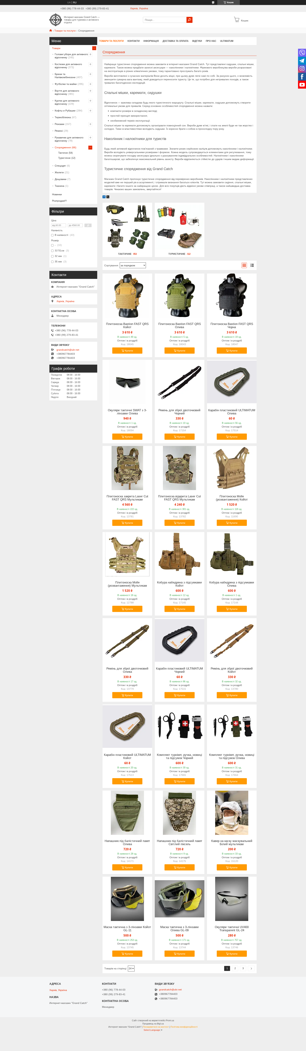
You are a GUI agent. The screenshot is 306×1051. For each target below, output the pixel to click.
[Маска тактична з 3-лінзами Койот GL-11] (127, 899)
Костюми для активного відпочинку (68, 66)
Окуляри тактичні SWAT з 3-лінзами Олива (127, 412)
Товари (56, 48)
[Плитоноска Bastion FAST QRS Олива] (179, 296)
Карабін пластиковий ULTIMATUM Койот (127, 756)
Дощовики (60, 179)
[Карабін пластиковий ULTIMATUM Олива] (232, 382)
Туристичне (176, 253)
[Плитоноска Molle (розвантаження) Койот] (232, 468)
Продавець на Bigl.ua (153, 1023)
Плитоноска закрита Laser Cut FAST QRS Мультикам (127, 498)
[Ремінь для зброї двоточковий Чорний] (179, 382)
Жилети (59, 172)
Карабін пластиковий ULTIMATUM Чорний (179, 670)
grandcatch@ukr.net (67, 349)
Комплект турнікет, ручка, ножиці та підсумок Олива (231, 756)
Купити (129, 350)
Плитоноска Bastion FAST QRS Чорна (232, 325)
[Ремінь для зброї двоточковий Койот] (232, 640)
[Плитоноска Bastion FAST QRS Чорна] (232, 296)
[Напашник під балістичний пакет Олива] (127, 813)
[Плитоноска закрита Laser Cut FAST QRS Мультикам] (127, 468)
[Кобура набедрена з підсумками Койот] (179, 554)
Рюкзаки (59, 124)
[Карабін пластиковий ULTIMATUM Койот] (127, 726)
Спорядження (63, 147)
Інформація (151, 41)
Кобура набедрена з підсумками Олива (231, 584)
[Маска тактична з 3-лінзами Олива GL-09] (179, 899)
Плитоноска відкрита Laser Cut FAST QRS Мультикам (179, 498)
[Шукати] (189, 20)
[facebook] (104, 197)
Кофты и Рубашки (65, 110)
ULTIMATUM (226, 41)
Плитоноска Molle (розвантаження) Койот (232, 498)
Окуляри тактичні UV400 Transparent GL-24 (232, 929)
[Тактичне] (127, 227)
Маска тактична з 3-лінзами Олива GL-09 (179, 929)
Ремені (59, 130)
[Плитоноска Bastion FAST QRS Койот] (127, 296)
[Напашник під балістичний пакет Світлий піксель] (179, 813)
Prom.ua (170, 1020)
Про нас (211, 41)
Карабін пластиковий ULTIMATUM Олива (231, 412)
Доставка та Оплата (175, 41)
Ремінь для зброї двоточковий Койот (232, 670)
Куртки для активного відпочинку (67, 102)
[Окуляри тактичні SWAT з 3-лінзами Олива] (127, 382)
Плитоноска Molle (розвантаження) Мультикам (127, 584)
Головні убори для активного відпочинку (71, 56)
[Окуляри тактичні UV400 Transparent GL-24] (232, 899)
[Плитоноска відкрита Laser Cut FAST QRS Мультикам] (179, 468)
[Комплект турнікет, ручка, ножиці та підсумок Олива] (232, 726)
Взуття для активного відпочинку (67, 92)
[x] (107, 197)
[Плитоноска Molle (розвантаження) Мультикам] (127, 554)
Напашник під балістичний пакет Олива (127, 842)
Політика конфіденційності (184, 1027)
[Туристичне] (179, 227)
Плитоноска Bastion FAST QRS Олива (179, 325)
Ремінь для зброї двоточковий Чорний (179, 412)
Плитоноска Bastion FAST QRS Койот (127, 325)
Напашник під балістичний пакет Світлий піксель (179, 842)
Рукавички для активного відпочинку (69, 139)
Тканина (59, 185)
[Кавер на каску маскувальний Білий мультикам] (232, 813)
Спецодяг (60, 165)
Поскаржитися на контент (156, 1027)
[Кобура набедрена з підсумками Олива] (232, 554)
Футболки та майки (66, 84)
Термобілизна (63, 117)
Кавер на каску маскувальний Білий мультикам (231, 842)
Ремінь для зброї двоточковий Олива (127, 670)
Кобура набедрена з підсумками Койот (179, 584)
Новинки (57, 194)
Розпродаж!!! (59, 200)
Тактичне (124, 253)
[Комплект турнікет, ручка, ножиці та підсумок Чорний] (179, 726)
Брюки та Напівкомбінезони (65, 76)
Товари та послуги (65, 30)
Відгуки (197, 41)
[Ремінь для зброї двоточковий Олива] (127, 640)
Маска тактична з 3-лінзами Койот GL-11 (127, 929)
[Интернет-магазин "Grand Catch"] (55, 19)
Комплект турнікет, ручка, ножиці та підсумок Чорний (179, 756)
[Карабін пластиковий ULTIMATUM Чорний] (179, 640)
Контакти (134, 41)
